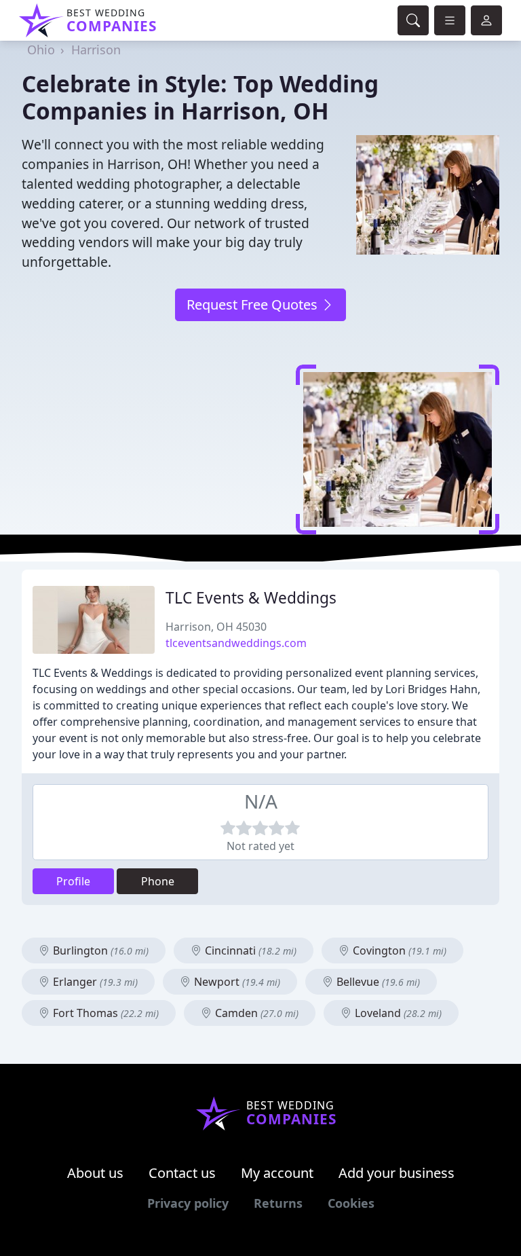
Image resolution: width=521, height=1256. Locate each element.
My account (277, 1173)
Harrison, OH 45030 (216, 626)
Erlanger (94, 981)
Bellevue (377, 981)
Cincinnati (249, 950)
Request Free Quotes (254, 304)
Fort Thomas (104, 1012)
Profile (73, 881)
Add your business (397, 1173)
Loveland (397, 1012)
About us (95, 1173)
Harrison (96, 49)
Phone (157, 881)
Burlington (99, 950)
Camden (255, 1012)
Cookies (351, 1203)
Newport (235, 981)
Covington (398, 950)
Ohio (41, 49)
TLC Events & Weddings (251, 597)
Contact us (182, 1173)
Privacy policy (188, 1203)
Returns (278, 1203)
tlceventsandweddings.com (236, 642)
